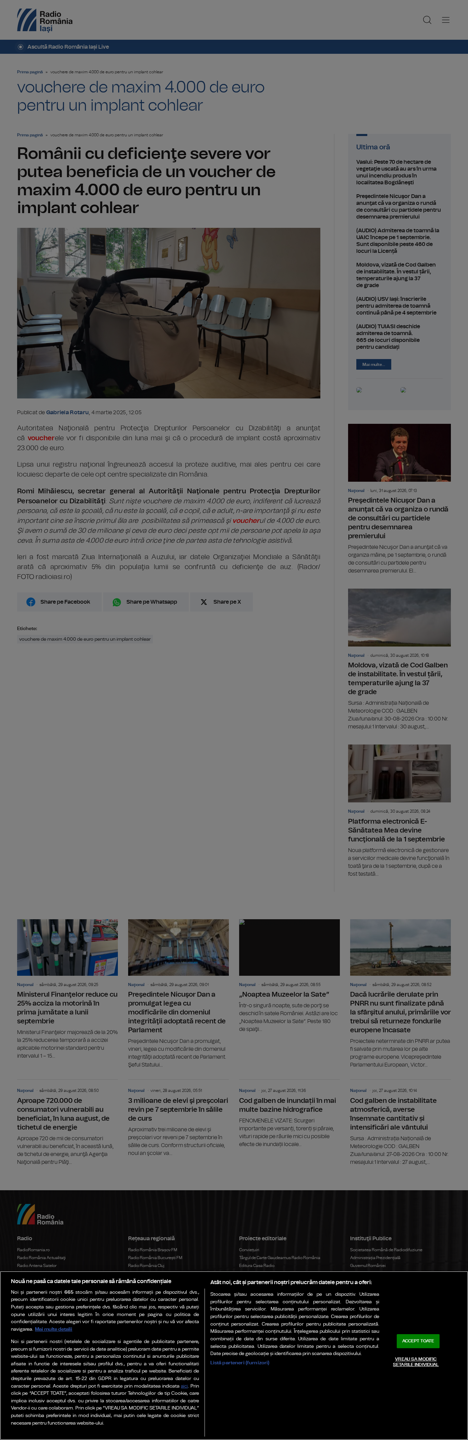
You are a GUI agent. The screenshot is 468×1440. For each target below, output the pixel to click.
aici (184, 1386)
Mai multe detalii (53, 1329)
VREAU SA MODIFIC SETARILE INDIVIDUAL (416, 1362)
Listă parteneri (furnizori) (240, 1362)
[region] (234, 1355)
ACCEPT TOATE (418, 1341)
